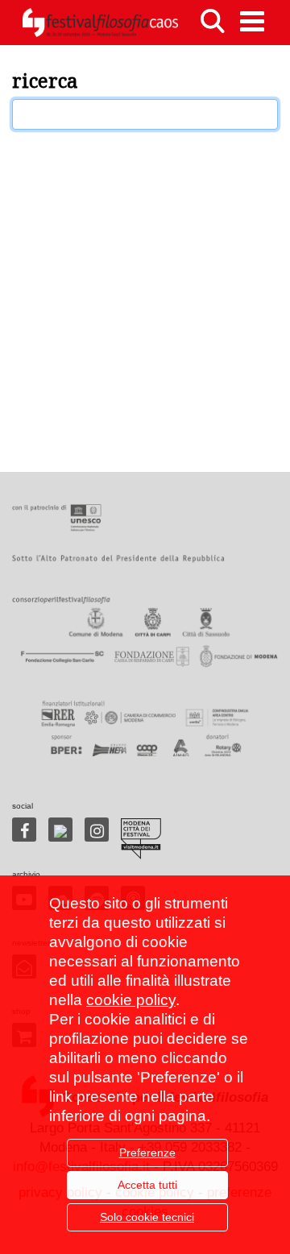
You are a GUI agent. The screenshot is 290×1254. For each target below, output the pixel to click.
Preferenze (147, 1152)
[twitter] (60, 829)
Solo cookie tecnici (147, 1217)
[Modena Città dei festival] (141, 838)
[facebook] (24, 829)
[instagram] (97, 829)
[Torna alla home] (100, 22)
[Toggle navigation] (252, 21)
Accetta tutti (147, 1184)
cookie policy (131, 999)
